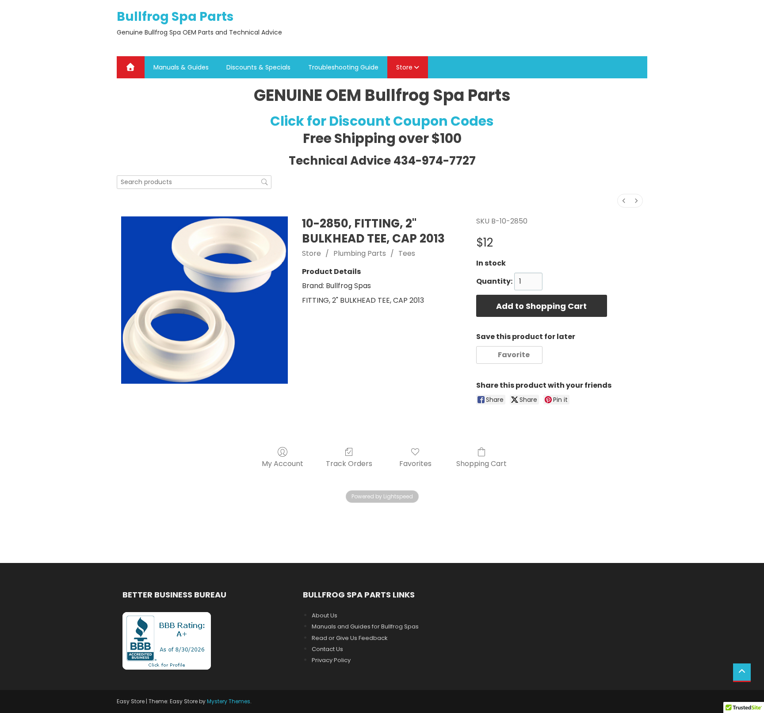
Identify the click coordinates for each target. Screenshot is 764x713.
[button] (509, 355)
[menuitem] (624, 200)
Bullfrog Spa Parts (175, 16)
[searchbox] (194, 182)
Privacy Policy (331, 660)
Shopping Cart (481, 463)
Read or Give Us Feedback (350, 638)
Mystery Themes (228, 701)
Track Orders (349, 463)
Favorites (415, 463)
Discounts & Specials (258, 67)
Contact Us (327, 649)
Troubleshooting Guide (343, 67)
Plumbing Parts (359, 253)
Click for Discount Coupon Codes (382, 121)
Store (404, 67)
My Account (282, 463)
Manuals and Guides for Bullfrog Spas (365, 626)
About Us (324, 615)
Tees (406, 253)
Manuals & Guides (181, 67)
